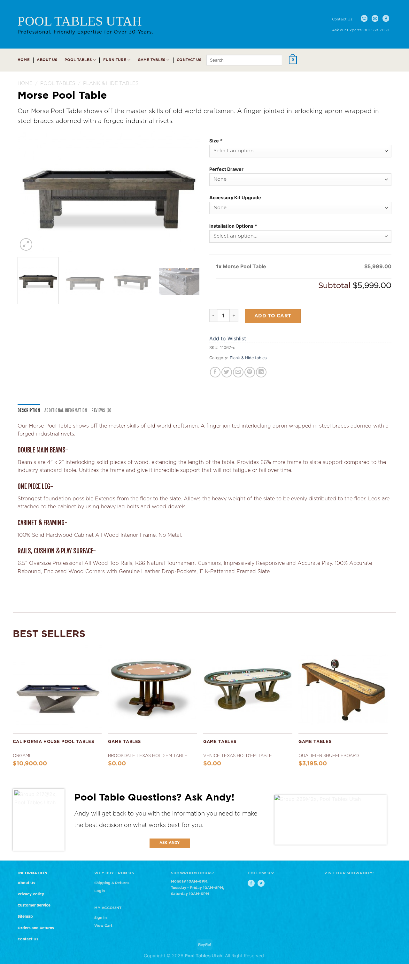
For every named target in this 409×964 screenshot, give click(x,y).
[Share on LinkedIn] (261, 372)
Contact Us (189, 60)
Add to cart (272, 316)
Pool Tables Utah (80, 21)
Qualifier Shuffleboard (328, 756)
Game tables (152, 60)
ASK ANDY (169, 843)
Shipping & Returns (111, 883)
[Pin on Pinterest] (249, 372)
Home (24, 60)
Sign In (100, 918)
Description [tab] (29, 410)
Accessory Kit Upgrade (235, 197)
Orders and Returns (36, 928)
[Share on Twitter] (226, 372)
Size (215, 140)
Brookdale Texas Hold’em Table (147, 756)
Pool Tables (78, 60)
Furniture (114, 60)
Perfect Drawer (226, 169)
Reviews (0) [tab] (101, 410)
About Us (47, 60)
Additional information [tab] (65, 410)
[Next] (188, 191)
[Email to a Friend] (238, 372)
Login (99, 891)
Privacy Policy (31, 894)
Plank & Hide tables (111, 83)
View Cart (103, 926)
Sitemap (25, 916)
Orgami (21, 756)
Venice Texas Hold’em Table (237, 756)
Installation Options (233, 226)
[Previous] (29, 191)
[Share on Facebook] (215, 372)
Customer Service (34, 905)
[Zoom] (26, 244)
